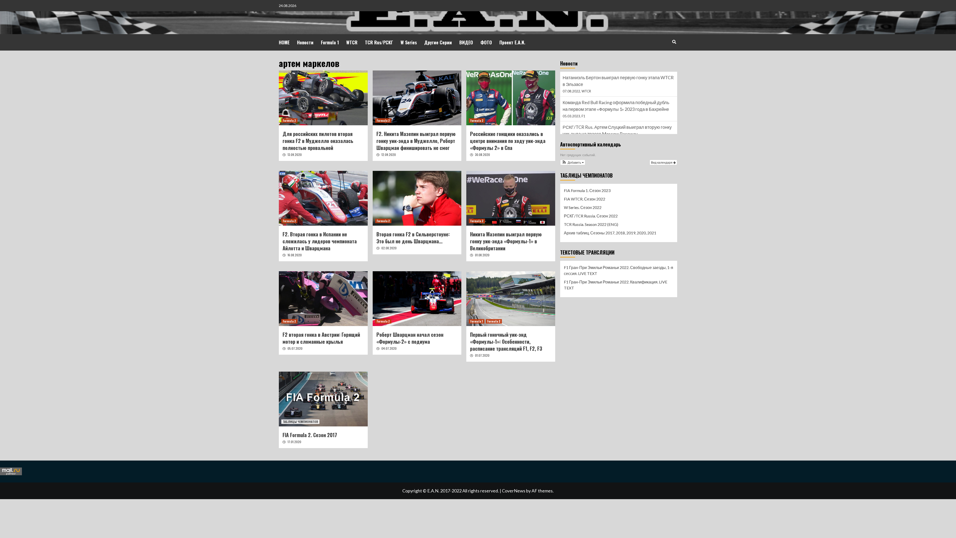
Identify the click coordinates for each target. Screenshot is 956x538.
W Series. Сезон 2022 (582, 207)
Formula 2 (289, 120)
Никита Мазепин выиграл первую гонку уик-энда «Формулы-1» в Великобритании (506, 241)
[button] (572, 162)
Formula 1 (330, 42)
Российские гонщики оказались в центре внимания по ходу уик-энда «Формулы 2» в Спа (507, 140)
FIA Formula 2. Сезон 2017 (310, 435)
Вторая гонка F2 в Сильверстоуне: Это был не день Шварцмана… (413, 237)
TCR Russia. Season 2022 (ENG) (591, 224)
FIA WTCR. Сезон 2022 (584, 199)
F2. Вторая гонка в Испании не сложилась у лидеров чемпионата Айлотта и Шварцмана (320, 241)
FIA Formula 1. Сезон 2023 (587, 190)
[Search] (674, 41)
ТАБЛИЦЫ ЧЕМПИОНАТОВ (300, 421)
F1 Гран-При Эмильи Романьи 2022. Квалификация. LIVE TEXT (615, 284)
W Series (409, 42)
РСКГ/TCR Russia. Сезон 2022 (591, 215)
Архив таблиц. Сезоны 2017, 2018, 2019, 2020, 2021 (610, 232)
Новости (305, 42)
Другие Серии (438, 42)
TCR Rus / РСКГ (593, 116)
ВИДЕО (466, 42)
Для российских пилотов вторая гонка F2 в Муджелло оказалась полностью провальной (318, 140)
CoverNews (513, 490)
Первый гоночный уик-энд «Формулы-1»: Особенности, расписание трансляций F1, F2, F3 (506, 341)
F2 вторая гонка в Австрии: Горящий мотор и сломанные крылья (321, 338)
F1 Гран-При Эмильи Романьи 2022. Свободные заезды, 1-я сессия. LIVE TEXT (618, 270)
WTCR (352, 42)
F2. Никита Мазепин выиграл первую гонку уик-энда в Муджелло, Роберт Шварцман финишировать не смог (416, 140)
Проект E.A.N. (512, 42)
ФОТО (486, 42)
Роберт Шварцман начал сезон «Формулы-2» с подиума (409, 338)
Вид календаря (662, 162)
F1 (583, 91)
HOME (284, 42)
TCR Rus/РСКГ (379, 42)
